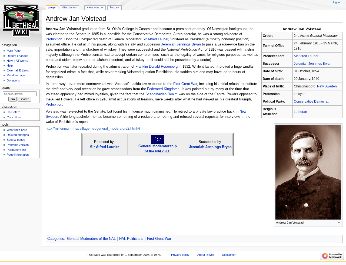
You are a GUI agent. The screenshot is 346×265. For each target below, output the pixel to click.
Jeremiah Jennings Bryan (312, 64)
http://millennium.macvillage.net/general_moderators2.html (91, 128)
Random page (16, 75)
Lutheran (300, 112)
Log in (336, 2)
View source (95, 7)
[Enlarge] (339, 222)
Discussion (69, 7)
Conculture (14, 117)
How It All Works (17, 60)
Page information (18, 154)
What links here (17, 130)
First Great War (185, 84)
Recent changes (17, 55)
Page (51, 7)
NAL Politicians (131, 239)
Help (10, 65)
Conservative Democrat (311, 101)
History (114, 7)
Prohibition (54, 39)
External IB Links (18, 70)
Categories (55, 239)
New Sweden (327, 86)
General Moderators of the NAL (91, 239)
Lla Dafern (13, 112)
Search (7, 87)
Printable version (18, 144)
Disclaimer (229, 254)
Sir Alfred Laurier (306, 56)
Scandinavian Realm (161, 94)
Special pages (16, 139)
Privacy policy (180, 254)
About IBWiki (205, 254)
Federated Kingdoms (163, 89)
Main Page (14, 50)
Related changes (18, 134)
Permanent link (16, 149)
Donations (13, 80)
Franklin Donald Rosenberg (156, 66)
